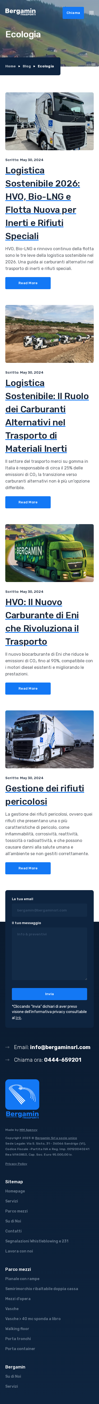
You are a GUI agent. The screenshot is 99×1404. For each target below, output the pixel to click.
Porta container (20, 1349)
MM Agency (28, 1130)
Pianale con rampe (22, 1279)
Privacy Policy (16, 1164)
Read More (27, 283)
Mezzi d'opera (18, 1299)
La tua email (22, 899)
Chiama (73, 13)
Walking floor (17, 1329)
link (18, 1018)
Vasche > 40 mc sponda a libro (33, 1319)
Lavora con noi (19, 1251)
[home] (20, 12)
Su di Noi (13, 1221)
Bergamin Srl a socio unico (56, 1138)
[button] (91, 12)
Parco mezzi (16, 1211)
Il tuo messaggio (26, 923)
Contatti (13, 1231)
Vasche (11, 1309)
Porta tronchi (18, 1339)
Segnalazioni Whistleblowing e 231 (36, 1241)
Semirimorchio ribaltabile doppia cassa (41, 1289)
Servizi (11, 1201)
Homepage (15, 1191)
